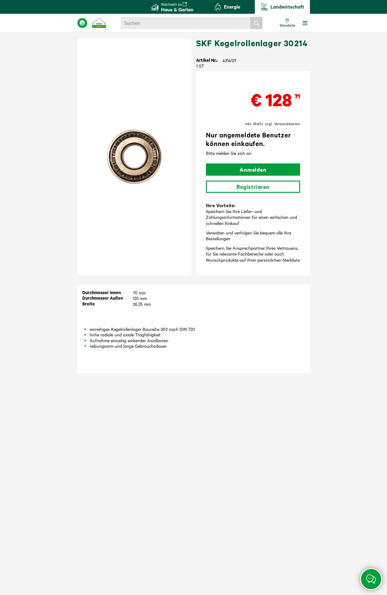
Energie (232, 6)
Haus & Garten (177, 7)
